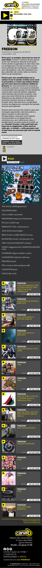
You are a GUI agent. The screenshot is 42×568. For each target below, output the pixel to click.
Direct (16, 12)
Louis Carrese (23, 565)
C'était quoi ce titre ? (15, 552)
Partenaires (10, 556)
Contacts (10, 554)
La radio (25, 2)
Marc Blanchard (34, 564)
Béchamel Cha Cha (22, 14)
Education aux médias (30, 8)
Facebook (10, 147)
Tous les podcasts (31, 521)
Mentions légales (34, 565)
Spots (23, 556)
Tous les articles (31, 523)
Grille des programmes (31, 4)
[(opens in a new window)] (4, 549)
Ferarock (25, 560)
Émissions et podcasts (30, 6)
